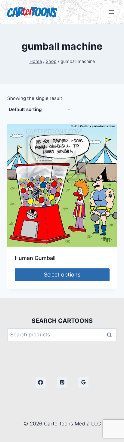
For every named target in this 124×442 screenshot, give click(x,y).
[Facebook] (41, 382)
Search (111, 335)
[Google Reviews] (83, 382)
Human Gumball (35, 258)
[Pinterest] (62, 382)
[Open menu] (111, 12)
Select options (62, 274)
